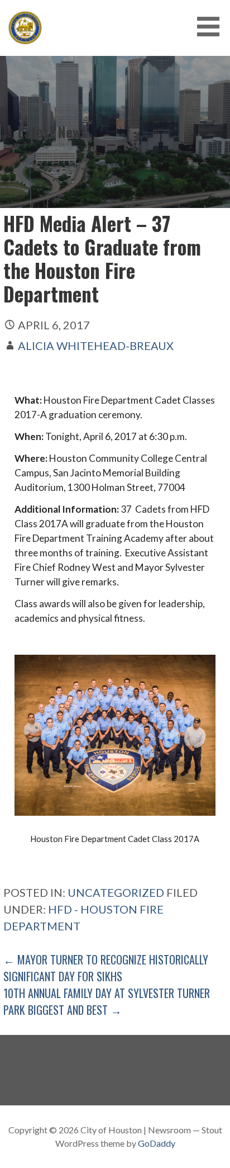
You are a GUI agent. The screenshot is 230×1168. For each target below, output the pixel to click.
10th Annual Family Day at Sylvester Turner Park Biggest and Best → (106, 1001)
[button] (212, 26)
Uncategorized (116, 892)
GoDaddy (156, 1143)
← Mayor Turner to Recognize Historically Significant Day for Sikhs (105, 968)
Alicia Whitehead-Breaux (96, 345)
